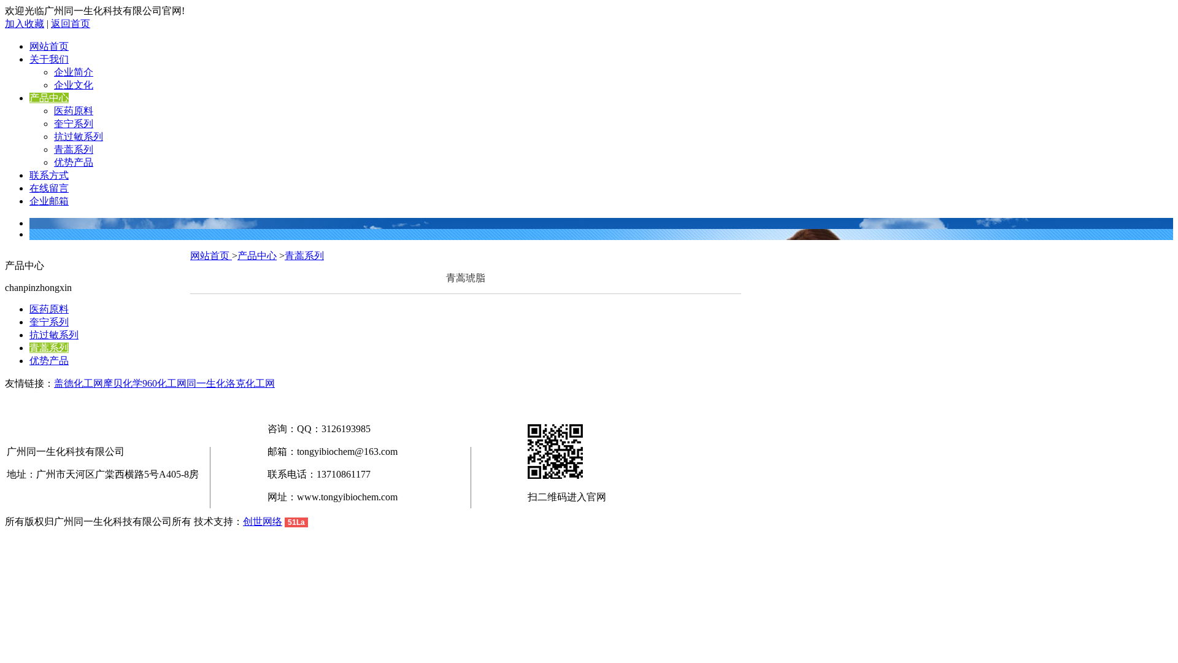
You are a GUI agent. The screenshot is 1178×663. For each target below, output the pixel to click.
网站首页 (49, 46)
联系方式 (49, 175)
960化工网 (164, 383)
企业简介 (73, 72)
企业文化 (73, 85)
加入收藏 (24, 23)
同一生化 (206, 383)
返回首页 (70, 23)
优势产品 (73, 162)
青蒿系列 (73, 149)
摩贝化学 (122, 383)
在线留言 (49, 188)
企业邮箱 (49, 201)
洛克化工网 (250, 383)
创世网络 (262, 521)
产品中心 (49, 98)
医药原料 (73, 111)
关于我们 (49, 59)
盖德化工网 (78, 383)
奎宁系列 (73, 123)
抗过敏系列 (78, 136)
